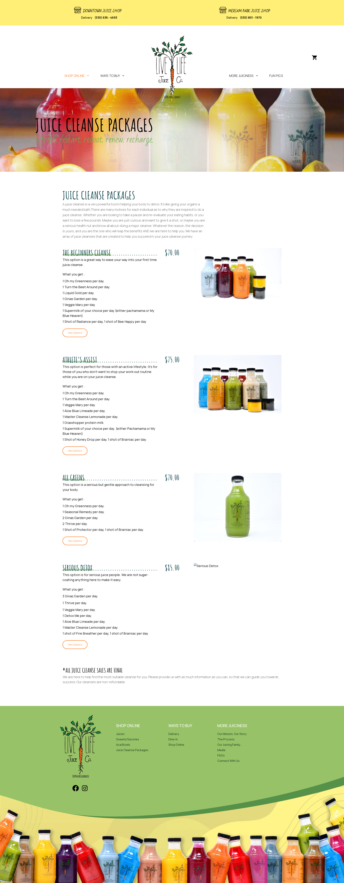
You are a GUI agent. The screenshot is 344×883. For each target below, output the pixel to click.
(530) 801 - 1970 (251, 18)
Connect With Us (228, 761)
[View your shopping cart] (314, 57)
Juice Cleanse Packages (132, 750)
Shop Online (176, 745)
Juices (120, 734)
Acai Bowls (123, 745)
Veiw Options (75, 332)
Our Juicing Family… (229, 745)
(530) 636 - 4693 (106, 18)
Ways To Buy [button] (110, 75)
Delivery (173, 734)
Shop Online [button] (74, 75)
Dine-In (173, 739)
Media (221, 750)
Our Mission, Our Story (232, 734)
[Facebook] (75, 791)
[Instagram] (85, 791)
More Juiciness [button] (241, 75)
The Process (226, 739)
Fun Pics (276, 75)
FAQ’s (221, 755)
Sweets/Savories (127, 739)
